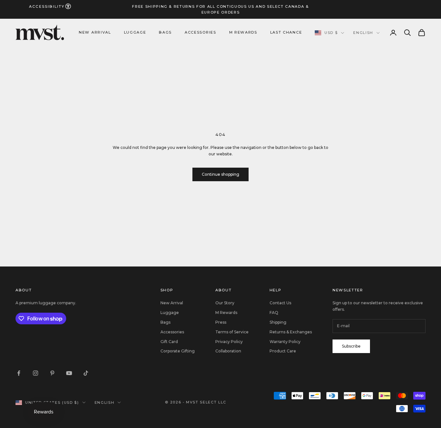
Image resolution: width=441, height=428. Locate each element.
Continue (283, 289)
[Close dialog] (338, 154)
